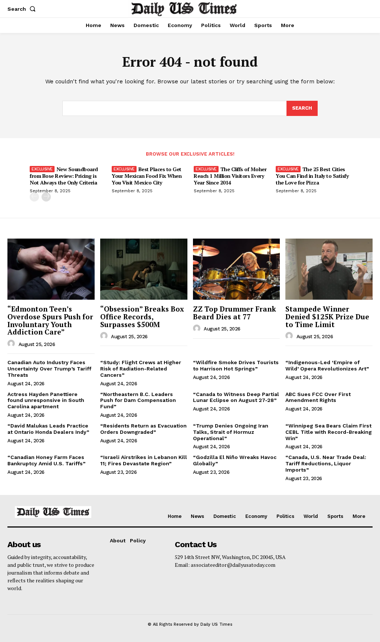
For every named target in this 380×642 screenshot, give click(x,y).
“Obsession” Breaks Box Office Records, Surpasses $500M (142, 316)
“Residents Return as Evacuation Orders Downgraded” (143, 429)
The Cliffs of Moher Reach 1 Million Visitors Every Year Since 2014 (230, 176)
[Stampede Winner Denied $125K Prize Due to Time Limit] (329, 269)
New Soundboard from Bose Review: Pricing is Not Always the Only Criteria (64, 176)
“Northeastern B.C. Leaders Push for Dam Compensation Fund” (138, 400)
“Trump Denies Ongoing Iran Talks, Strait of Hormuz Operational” (230, 432)
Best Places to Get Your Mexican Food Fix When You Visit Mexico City (146, 176)
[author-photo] (12, 344)
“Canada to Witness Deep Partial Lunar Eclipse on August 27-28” (236, 397)
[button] (23, 9)
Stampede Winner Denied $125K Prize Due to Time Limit (327, 316)
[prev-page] (34, 197)
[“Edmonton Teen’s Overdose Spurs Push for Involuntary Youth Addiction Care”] (51, 269)
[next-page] (46, 197)
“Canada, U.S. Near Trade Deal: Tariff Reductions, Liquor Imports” (325, 463)
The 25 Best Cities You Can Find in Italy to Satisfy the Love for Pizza (312, 176)
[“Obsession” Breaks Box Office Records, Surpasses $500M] (143, 269)
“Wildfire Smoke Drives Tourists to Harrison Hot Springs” (236, 365)
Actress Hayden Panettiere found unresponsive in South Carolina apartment (45, 400)
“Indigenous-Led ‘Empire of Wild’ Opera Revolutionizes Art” (327, 365)
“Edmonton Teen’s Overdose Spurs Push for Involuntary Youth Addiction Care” (50, 320)
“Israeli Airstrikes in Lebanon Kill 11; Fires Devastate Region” (143, 460)
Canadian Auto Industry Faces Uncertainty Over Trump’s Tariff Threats (49, 368)
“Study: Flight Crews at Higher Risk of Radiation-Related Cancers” (140, 368)
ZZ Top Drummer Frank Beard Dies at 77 (234, 312)
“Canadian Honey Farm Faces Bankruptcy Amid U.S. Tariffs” (46, 460)
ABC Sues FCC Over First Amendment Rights (318, 397)
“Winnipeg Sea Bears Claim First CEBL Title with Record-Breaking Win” (328, 432)
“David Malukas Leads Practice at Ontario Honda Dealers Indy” (48, 429)
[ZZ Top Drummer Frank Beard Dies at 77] (236, 269)
